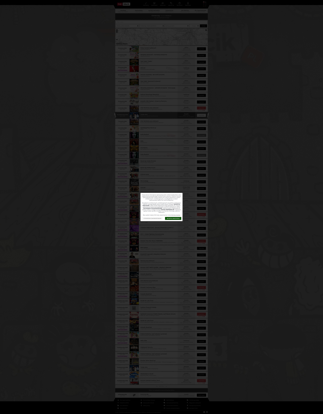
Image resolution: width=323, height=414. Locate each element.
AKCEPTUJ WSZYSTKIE (173, 218)
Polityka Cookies (175, 215)
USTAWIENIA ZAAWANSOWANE (152, 218)
